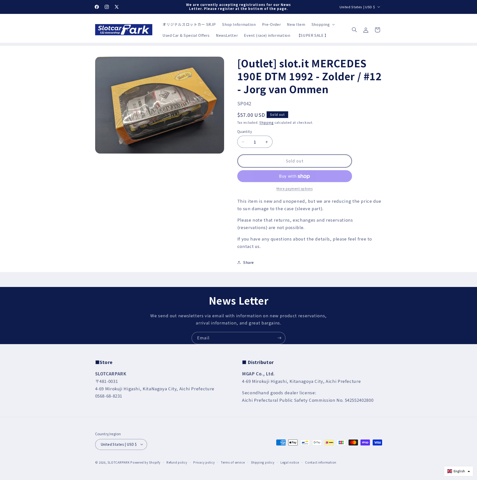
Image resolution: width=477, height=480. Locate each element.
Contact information (320, 462)
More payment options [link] (295, 188)
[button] (322, 24)
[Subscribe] (279, 338)
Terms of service (233, 462)
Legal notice (289, 462)
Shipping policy (262, 462)
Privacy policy (204, 462)
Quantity (244, 131)
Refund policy (176, 462)
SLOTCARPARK (118, 462)
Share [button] (248, 262)
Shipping (266, 122)
